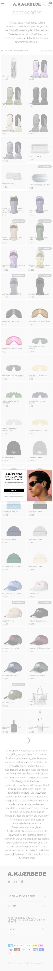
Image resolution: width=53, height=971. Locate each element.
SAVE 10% (13, 490)
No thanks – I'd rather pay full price (13, 493)
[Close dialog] (50, 471)
